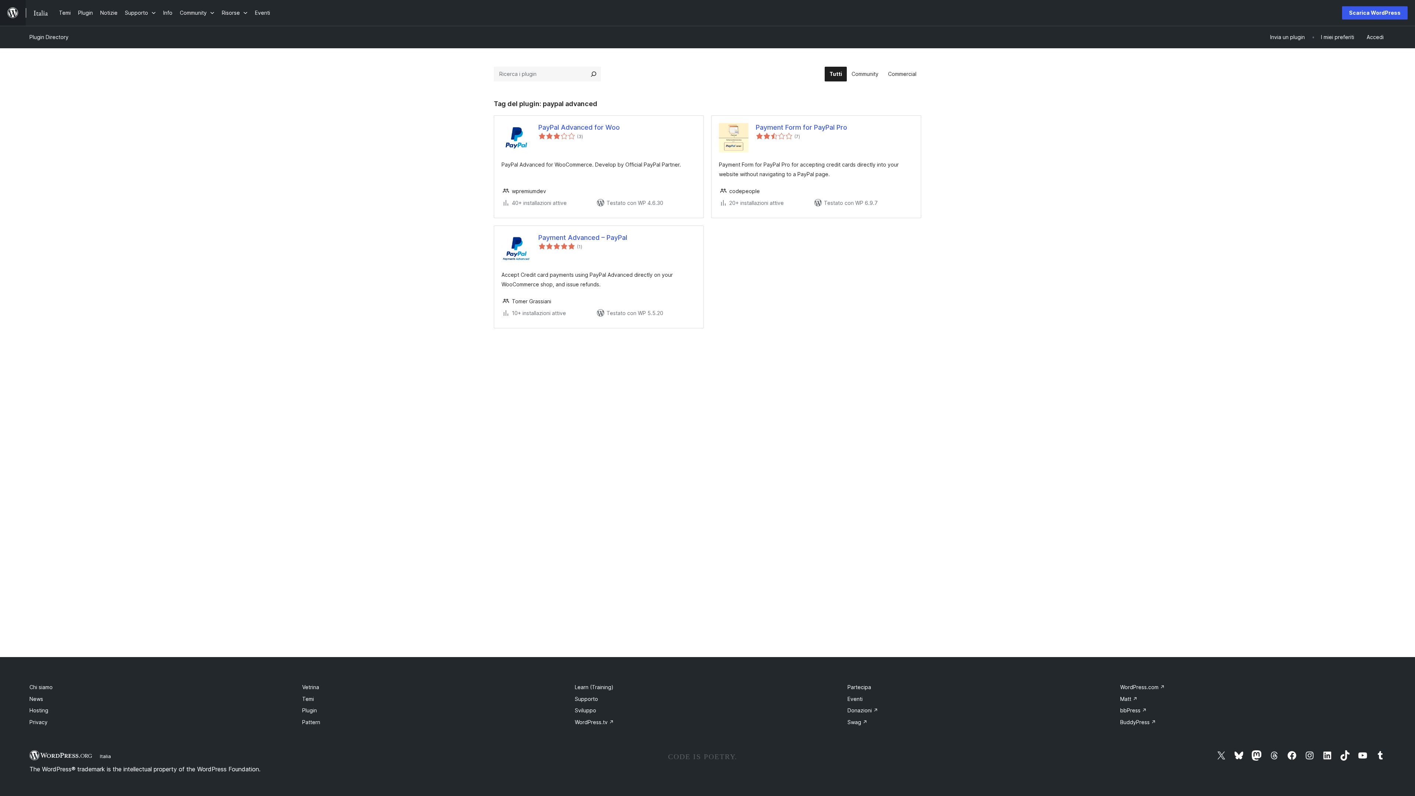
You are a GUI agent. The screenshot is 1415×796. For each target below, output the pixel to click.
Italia (105, 756)
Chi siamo (41, 687)
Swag (857, 722)
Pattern (311, 722)
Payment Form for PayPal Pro (801, 127)
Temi (308, 699)
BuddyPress (1138, 722)
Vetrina (310, 687)
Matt (1129, 699)
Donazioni (863, 710)
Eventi (855, 699)
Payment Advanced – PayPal (582, 237)
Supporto (586, 699)
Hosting (38, 710)
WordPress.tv (594, 722)
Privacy (38, 722)
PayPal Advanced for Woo (579, 127)
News (36, 699)
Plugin (309, 710)
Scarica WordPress (1375, 13)
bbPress (1133, 710)
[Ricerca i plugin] (593, 74)
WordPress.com (1142, 687)
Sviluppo (585, 710)
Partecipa (859, 687)
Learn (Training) (594, 687)
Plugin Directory (49, 37)
